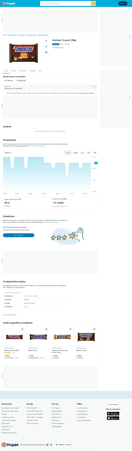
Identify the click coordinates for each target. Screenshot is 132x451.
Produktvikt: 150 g (58, 47)
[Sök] (93, 3)
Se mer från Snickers (9, 315)
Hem (4, 35)
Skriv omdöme (65, 44)
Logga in (123, 3)
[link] (14, 343)
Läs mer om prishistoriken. (37, 146)
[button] (46, 41)
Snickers (26, 299)
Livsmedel (22, 35)
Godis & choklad (43, 35)
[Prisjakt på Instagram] (51, 445)
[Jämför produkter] (46, 52)
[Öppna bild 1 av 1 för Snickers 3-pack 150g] (23, 53)
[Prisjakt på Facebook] (47, 445)
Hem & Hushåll (12, 35)
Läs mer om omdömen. (51, 222)
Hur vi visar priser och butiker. (85, 93)
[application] (50, 175)
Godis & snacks (31, 35)
